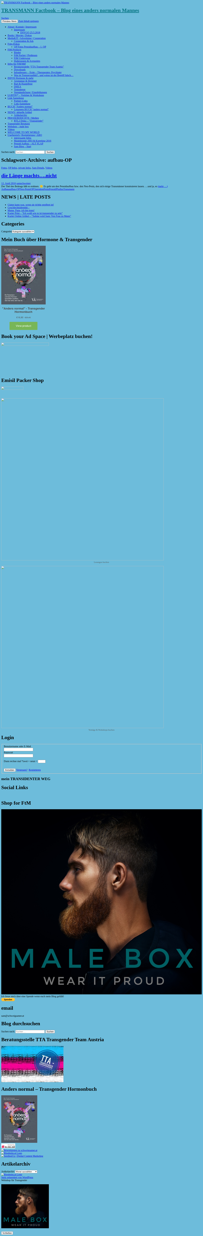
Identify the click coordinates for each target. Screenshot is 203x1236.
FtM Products (14, 49)
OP (32, 189)
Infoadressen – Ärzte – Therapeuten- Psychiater (38, 72)
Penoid (52, 189)
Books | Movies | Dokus (20, 35)
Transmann (68, 189)
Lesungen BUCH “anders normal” (31, 109)
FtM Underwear (22, 58)
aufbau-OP (14, 189)
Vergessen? (21, 770)
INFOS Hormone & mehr (20, 78)
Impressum (19, 29)
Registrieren (35, 770)
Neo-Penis (25, 189)
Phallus (59, 189)
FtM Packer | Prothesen (25, 55)
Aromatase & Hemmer (25, 81)
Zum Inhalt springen (28, 21)
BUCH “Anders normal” (20, 106)
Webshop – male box (18, 126)
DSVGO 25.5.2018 (30, 32)
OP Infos (12, 167)
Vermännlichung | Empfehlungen (30, 92)
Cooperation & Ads (23, 41)
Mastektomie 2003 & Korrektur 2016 (32, 140)
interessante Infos (22, 138)
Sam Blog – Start (22, 146)
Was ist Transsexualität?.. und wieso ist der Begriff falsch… (43, 75)
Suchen (5, 18)
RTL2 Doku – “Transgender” (28, 120)
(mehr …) (163, 186)
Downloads (20, 69)
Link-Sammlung (22, 103)
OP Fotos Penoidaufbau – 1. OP (30, 46)
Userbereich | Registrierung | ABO (25, 135)
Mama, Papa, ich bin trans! (21, 210)
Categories (6, 231)
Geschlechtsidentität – (18, 207)
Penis (46, 189)
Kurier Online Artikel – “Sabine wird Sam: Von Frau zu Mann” (39, 216)
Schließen (7, 1233)
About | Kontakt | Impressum (22, 26)
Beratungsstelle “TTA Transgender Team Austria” (39, 66)
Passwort (8, 752)
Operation (39, 189)
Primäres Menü (9, 21)
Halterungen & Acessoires (27, 61)
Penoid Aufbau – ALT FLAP (28, 143)
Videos (11, 129)
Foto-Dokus (14, 44)
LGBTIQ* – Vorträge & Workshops (26, 95)
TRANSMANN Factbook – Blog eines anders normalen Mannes (70, 10)
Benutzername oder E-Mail (17, 746)
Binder (17, 52)
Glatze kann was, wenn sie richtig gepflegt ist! (31, 204)
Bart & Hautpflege (23, 83)
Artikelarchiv (20, 115)
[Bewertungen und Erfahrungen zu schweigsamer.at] (19, 1150)
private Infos (24, 167)
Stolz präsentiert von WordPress (17, 1177)
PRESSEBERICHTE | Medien (23, 118)
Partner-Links (21, 101)
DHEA (17, 86)
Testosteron (19, 89)
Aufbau (5, 189)
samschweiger (23, 183)
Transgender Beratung (19, 123)
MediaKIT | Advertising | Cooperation (27, 38)
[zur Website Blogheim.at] (11, 1153)
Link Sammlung (16, 98)
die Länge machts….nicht (29, 175)
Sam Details (38, 167)
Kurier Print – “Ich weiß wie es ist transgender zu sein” (35, 213)
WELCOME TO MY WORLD (23, 132)
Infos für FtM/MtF (17, 64)
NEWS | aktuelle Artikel (20, 112)
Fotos (4, 167)
